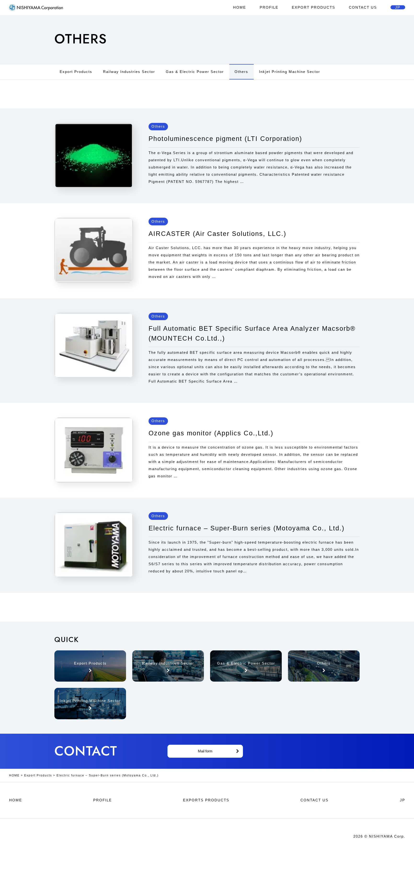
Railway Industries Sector (129, 72)
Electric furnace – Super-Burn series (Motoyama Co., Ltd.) (247, 528)
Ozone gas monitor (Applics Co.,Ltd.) (211, 433)
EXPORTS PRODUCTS (206, 800)
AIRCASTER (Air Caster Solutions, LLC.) (217, 233)
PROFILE (269, 7)
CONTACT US (363, 7)
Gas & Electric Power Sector (195, 72)
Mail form (205, 751)
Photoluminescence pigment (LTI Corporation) (225, 138)
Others (241, 72)
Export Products (76, 72)
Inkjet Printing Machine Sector (289, 72)
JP (397, 7)
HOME (239, 7)
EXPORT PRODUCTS (313, 7)
